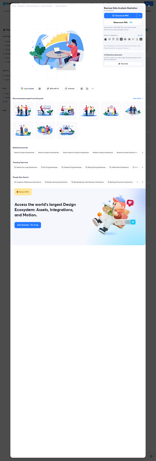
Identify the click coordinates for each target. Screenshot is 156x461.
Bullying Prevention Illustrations (121, 182)
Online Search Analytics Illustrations (76, 152)
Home (14, 6)
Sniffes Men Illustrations (120, 167)
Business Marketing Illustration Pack (47, 6)
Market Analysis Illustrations (103, 152)
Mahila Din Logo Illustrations (26, 167)
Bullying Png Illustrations (96, 167)
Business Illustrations (33, 6)
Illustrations (21, 6)
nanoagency (110, 10)
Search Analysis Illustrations (62, 6)
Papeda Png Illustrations (73, 167)
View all (139, 35)
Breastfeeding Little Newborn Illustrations (89, 182)
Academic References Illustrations (28, 182)
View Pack (137, 98)
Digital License (124, 29)
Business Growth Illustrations (127, 152)
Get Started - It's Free (27, 225)
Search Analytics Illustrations (48, 152)
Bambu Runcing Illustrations (57, 182)
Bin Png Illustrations (50, 167)
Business (126, 48)
